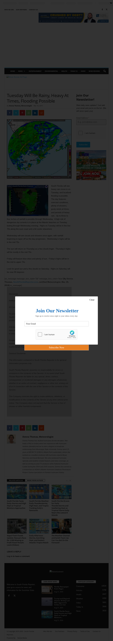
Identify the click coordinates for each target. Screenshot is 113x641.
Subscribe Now (56, 347)
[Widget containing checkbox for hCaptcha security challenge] (56, 334)
